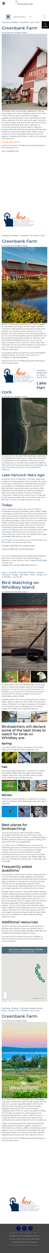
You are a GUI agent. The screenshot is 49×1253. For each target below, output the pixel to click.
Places (42, 375)
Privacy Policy (32, 1232)
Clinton (4, 572)
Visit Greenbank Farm (10, 151)
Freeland (39, 572)
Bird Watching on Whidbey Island (20, 585)
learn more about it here (24, 516)
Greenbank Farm (19, 27)
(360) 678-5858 (35, 1239)
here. (16, 363)
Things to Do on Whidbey (18, 1011)
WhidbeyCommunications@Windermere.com (24, 1236)
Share (45, 26)
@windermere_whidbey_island (23, 546)
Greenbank (24, 22)
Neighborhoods (36, 1008)
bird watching (7, 525)
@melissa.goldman (20, 357)
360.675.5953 (42, 561)
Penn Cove (21, 840)
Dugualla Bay (25, 842)
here (16, 148)
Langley (15, 575)
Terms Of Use (16, 1232)
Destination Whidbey (10, 22)
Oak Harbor (24, 575)
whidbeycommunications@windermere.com (19, 565)
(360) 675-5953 (20, 1239)
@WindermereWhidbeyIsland (22, 549)
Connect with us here (11, 142)
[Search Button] (44, 17)
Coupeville (13, 572)
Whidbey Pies (9, 537)
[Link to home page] (24, 3)
